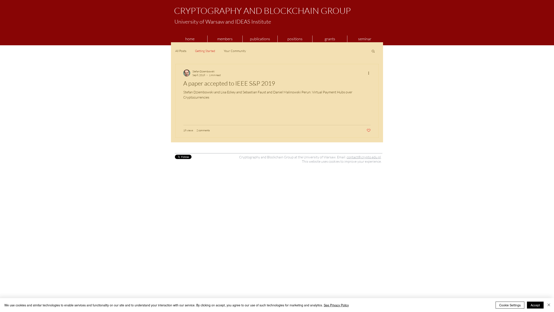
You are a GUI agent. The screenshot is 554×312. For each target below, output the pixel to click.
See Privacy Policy (336, 305)
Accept (535, 305)
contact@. (354, 157)
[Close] (548, 305)
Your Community (235, 51)
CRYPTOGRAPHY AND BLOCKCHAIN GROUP (262, 10)
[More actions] (370, 73)
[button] (373, 51)
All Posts (180, 51)
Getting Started (205, 51)
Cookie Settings (510, 305)
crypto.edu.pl (371, 157)
